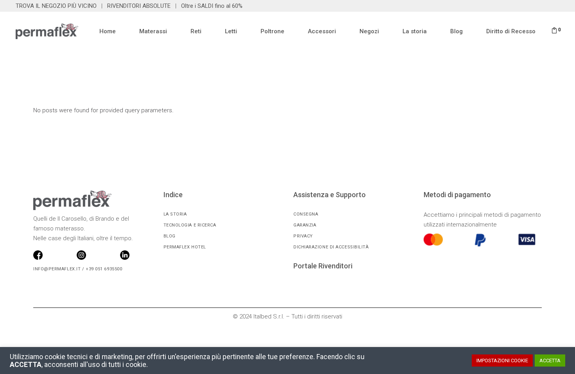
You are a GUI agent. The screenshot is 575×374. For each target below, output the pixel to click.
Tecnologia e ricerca (190, 225)
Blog (170, 236)
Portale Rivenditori (322, 266)
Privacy (303, 236)
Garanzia (304, 225)
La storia (175, 214)
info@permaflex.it (57, 269)
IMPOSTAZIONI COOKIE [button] (502, 360)
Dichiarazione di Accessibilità (331, 247)
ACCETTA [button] (550, 360)
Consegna (305, 214)
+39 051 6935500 (103, 269)
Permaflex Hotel (185, 247)
